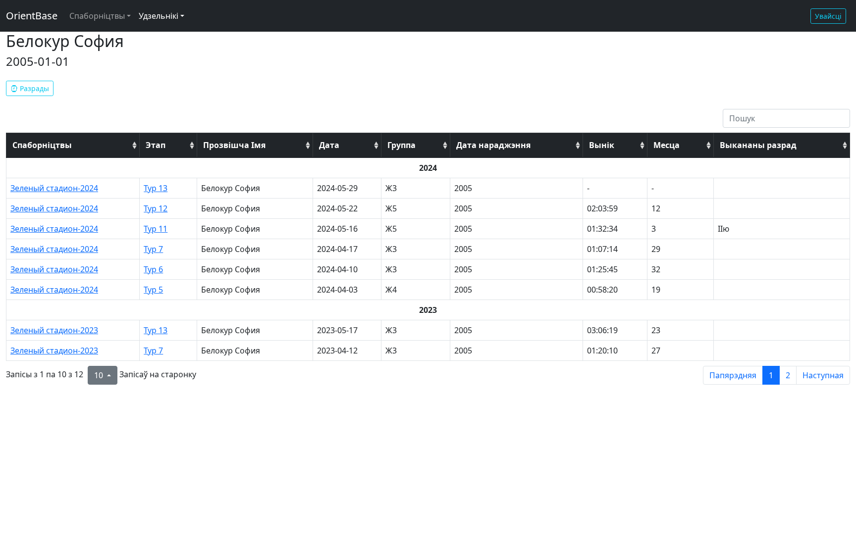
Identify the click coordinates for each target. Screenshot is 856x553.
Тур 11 (155, 228)
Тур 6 (153, 269)
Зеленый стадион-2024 (54, 188)
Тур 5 (153, 289)
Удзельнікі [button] (158, 15)
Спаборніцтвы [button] (97, 15)
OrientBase (31, 15)
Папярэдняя (732, 375)
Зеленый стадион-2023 (54, 330)
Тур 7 (153, 249)
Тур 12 (155, 208)
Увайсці (828, 16)
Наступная (823, 375)
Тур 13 (155, 188)
